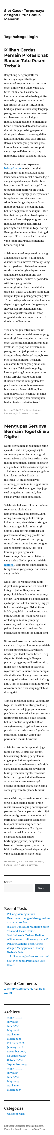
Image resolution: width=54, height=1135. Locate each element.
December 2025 (16, 1051)
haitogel (37, 410)
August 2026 (14, 1017)
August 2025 (14, 1068)
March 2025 (14, 1089)
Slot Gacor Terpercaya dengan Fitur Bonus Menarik (24, 14)
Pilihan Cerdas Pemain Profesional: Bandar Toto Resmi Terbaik (26, 57)
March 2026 (14, 1038)
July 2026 (12, 1021)
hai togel (28, 410)
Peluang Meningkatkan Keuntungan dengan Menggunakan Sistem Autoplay (28, 918)
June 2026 (13, 1026)
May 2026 (13, 1030)
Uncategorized (16, 1113)
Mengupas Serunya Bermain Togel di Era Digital (26, 431)
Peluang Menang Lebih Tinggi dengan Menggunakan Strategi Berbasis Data (25, 948)
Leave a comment (29, 413)
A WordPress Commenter (19, 989)
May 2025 (13, 1081)
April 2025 (13, 1085)
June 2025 (13, 1077)
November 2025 (16, 1055)
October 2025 (15, 1060)
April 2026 (13, 1034)
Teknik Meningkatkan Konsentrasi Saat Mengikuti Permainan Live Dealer (28, 961)
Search (8, 882)
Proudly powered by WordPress (30, 1129)
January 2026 (15, 1047)
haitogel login (12, 168)
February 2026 (16, 1043)
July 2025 (12, 1072)
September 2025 (17, 1064)
